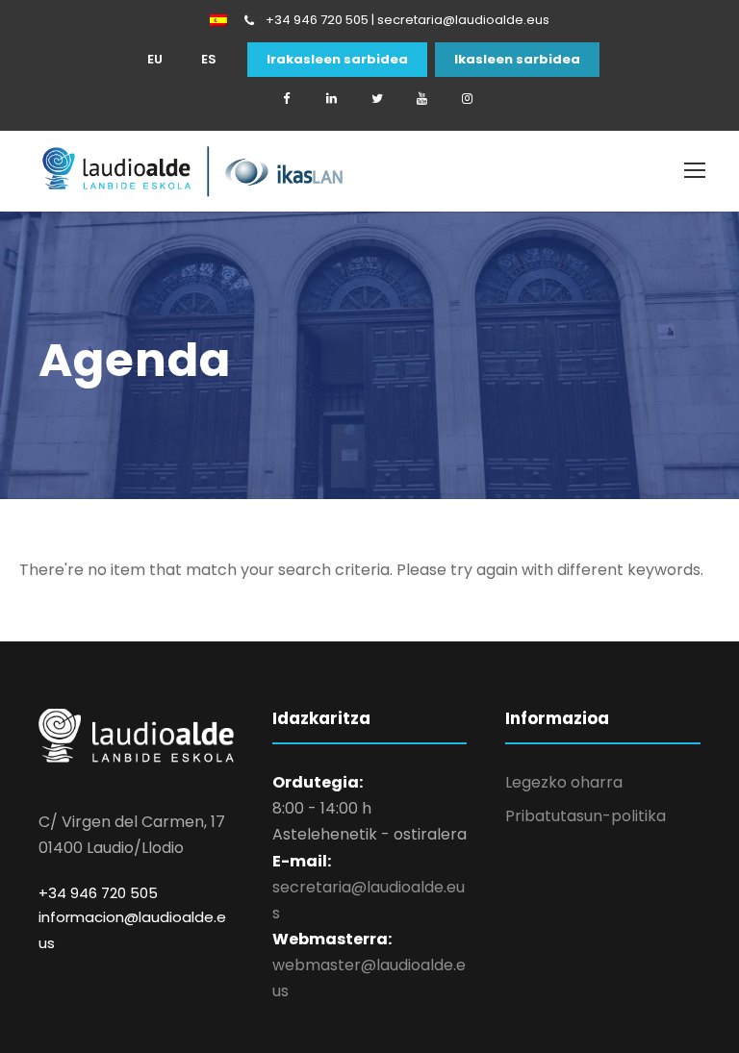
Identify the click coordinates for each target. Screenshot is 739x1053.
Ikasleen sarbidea (517, 59)
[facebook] (286, 99)
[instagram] (467, 99)
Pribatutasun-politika (585, 816)
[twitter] (377, 99)
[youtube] (422, 99)
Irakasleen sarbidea (337, 59)
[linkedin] (332, 99)
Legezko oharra (564, 782)
